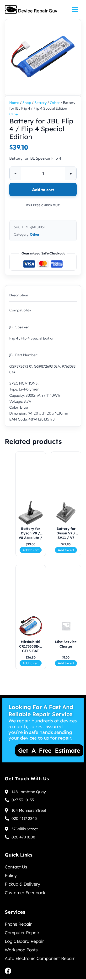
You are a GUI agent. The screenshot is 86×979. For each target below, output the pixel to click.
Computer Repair (22, 937)
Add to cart (43, 189)
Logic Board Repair (24, 946)
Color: (14, 407)
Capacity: (17, 395)
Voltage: (16, 401)
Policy (11, 880)
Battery (40, 103)
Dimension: (18, 413)
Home (14, 103)
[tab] (43, 383)
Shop (26, 103)
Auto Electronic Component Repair (40, 963)
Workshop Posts (21, 955)
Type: (14, 389)
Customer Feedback (25, 897)
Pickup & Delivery (22, 889)
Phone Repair (18, 929)
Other (55, 103)
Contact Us (16, 872)
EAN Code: (18, 419)
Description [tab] (18, 295)
